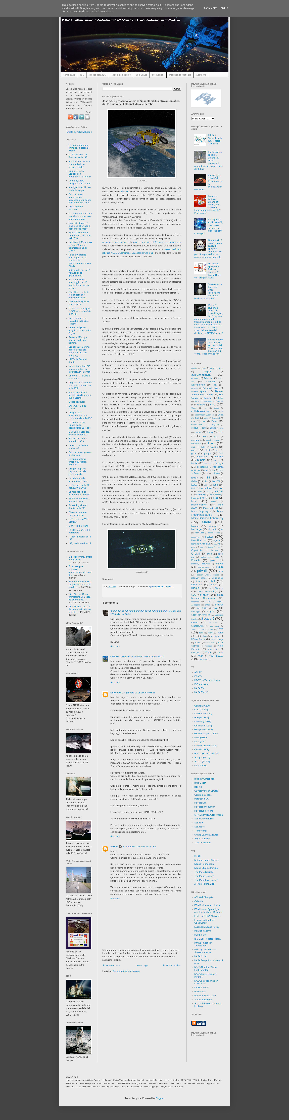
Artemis (208, 378)
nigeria (216, 540)
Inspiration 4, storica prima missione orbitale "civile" (79, 164)
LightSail (200, 495)
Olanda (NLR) (201, 749)
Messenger (196, 529)
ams (221, 368)
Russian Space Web (205, 995)
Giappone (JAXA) (203, 729)
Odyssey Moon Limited (206, 790)
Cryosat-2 (216, 418)
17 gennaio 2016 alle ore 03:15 (138, 692)
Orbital (195, 553)
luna (194, 501)
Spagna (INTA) (202, 757)
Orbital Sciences (203, 794)
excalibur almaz (213, 440)
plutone (219, 563)
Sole (215, 608)
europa (195, 440)
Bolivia (220, 398)
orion (209, 553)
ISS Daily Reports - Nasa (207, 938)
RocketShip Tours (203, 810)
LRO (215, 498)
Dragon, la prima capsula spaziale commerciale (77, 471)
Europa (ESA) (201, 717)
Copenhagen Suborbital (204, 415)
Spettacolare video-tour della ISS (79, 500)
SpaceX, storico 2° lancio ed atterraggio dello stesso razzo (79, 226)
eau (204, 428)
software (219, 605)
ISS (82, 74)
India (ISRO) (201, 737)
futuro (211, 443)
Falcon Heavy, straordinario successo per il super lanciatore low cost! (80, 198)
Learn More (210, 8)
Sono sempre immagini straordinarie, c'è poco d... (80, 570)
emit (221, 428)
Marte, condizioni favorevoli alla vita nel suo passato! (80, 395)
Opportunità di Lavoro (204, 550)
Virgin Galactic (202, 838)
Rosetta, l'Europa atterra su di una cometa (78, 340)
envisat (198, 432)
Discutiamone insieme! (76, 208)
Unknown (115, 692)
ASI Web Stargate (203, 897)
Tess (201, 633)
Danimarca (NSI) (203, 713)
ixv (206, 481)
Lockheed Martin (199, 498)
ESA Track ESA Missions (207, 916)
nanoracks (195, 537)
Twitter (220, 633)
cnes (206, 408)
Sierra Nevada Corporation (208, 814)
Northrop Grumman (200, 544)
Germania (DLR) (203, 725)
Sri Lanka (213, 623)
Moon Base (199, 533)
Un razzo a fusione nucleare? (78, 447)
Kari (193, 488)
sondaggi (195, 611)
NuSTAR (217, 544)
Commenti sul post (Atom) (126, 971)
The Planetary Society (206, 880)
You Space (141, 74)
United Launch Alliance (206, 834)
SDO (193, 595)
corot (206, 418)
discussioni (196, 424)
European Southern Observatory (204, 921)
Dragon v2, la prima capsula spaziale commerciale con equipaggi (79, 351)
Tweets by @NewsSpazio (79, 132)
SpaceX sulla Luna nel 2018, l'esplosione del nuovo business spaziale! (208, 291)
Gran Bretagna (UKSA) (206, 733)
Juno (215, 484)
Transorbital (200, 830)
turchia (210, 633)
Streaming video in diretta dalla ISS (78, 506)
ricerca (199, 581)
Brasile (197, 401)
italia (194, 481)
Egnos (213, 428)
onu (201, 547)
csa (193, 421)
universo (215, 636)
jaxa (194, 484)
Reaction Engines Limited (207, 575)
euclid (216, 436)
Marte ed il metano (78, 525)
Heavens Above (202, 930)
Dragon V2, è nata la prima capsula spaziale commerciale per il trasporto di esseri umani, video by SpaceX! (208, 248)
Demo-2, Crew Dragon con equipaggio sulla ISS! (80, 174)
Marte (206, 522)
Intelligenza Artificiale (180, 74)
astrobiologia (198, 384)
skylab (208, 601)
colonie (220, 411)
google (207, 453)
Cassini (219, 401)
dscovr (194, 428)
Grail (221, 453)
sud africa (214, 626)
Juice (206, 485)
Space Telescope (203, 999)
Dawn (214, 421)
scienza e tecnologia (207, 591)
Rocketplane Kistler (204, 806)
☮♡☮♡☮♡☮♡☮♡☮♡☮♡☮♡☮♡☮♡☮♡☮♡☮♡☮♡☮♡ (139, 611)
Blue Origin (200, 782)
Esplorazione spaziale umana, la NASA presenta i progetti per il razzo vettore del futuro (208, 160)
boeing (208, 398)
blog (211, 394)
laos (208, 492)
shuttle (204, 594)
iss (208, 477)
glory (218, 450)
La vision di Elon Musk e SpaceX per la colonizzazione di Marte (80, 246)
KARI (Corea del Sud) (205, 745)
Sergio (114, 846)
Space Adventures (204, 818)
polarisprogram (204, 567)
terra (220, 629)
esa (220, 432)
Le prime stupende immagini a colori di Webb (79, 148)
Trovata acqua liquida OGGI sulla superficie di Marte (80, 311)
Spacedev (199, 826)
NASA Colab (200, 956)
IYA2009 (216, 481)
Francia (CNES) (202, 721)
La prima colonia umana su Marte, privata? (78, 462)
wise (221, 652)
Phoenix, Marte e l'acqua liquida (78, 513)
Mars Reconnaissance (207, 513)
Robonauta (200, 991)
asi (192, 381)
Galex (203, 447)
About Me (201, 74)
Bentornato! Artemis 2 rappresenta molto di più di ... (80, 584)
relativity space (199, 578)
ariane (194, 378)
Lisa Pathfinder (215, 495)
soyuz (211, 611)
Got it (224, 8)
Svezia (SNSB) (202, 761)
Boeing (198, 786)
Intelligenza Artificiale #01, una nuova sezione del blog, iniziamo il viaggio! (208, 226)
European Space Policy (206, 926)
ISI (207, 473)
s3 (210, 588)
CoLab (216, 408)
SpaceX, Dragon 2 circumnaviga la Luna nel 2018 (80, 235)
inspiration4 (202, 467)
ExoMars (196, 443)
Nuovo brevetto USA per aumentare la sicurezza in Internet (79, 369)
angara (207, 371)
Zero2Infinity (204, 659)
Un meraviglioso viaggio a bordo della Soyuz (80, 330)
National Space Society (206, 860)
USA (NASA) (200, 765)
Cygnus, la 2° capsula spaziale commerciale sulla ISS (80, 385)
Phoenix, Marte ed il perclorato (79, 531)
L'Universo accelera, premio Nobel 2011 (79, 433)
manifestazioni (199, 504)
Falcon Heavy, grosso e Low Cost (80, 453)
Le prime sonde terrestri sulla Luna (78, 479)
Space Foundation (204, 863)
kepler (220, 488)
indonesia (208, 464)
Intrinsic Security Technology (203, 944)
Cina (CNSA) (201, 709)
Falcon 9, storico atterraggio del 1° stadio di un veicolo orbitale (79, 283)
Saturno (219, 588)
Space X (198, 822)
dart (204, 421)
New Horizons (199, 540)
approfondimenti (157, 587)
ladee (199, 491)
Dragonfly (215, 425)
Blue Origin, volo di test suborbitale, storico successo (78, 295)
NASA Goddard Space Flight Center (206, 968)
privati (202, 571)
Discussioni (158, 74)
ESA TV (198, 676)
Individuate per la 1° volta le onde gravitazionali (79, 273)
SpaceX (124, 191)
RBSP (221, 571)
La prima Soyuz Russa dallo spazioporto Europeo (80, 425)
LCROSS (218, 491)
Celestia (198, 901)
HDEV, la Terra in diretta (207, 680)
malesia (214, 501)
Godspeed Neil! (77, 401)
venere (198, 643)
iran (206, 470)
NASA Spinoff (201, 987)
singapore (195, 601)
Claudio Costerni (120, 656)
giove (194, 450)
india (194, 463)
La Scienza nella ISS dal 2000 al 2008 (79, 486)
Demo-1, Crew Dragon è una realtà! (79, 182)
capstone (208, 401)
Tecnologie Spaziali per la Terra (79, 303)
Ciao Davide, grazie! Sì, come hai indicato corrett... (80, 609)
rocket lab (196, 585)
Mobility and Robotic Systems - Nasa (205, 951)
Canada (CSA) (202, 705)
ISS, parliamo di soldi (80, 543)
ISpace (216, 473)
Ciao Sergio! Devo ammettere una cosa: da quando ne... (80, 597)
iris (213, 470)
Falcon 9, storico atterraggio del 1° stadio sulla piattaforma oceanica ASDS (80, 260)
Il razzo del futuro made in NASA (78, 440)
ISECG (198, 856)
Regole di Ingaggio (121, 74)
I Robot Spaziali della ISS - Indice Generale (215, 139)
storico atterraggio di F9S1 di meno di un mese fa (157, 242)
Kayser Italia (205, 488)
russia (195, 588)
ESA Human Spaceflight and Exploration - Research (208, 910)
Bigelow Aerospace (204, 778)
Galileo (214, 446)
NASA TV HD (201, 692)
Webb (208, 652)
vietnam (208, 646)
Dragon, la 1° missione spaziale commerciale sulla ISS (80, 415)
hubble (201, 460)
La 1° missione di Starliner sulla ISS (78, 156)
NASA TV (199, 688)
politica (219, 566)
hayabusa (202, 456)
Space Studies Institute (206, 868)
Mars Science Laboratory (207, 518)
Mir (222, 529)
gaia (193, 447)
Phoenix (195, 560)
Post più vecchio (171, 965)
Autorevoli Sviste (211, 388)
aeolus (194, 368)
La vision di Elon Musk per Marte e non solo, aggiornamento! (80, 216)
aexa (203, 368)
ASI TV (198, 672)
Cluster (194, 408)
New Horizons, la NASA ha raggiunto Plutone (79, 321)
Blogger (160, 1098)
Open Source (214, 547)
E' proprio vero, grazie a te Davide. (80, 558)
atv (215, 384)
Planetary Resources (200, 564)
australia (194, 388)
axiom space (198, 391)
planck (213, 560)
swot (211, 629)
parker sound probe (210, 557)
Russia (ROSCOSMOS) (206, 753)
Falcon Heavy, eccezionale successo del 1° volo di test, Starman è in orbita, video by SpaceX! (208, 346)
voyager (195, 652)
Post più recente (111, 965)
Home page (69, 74)
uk (196, 636)
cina (212, 404)
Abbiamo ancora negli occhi (115, 242)
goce (194, 453)
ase (219, 378)
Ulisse (204, 636)
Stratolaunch (197, 626)
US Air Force (198, 639)
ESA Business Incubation (207, 905)
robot (212, 581)
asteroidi (210, 381)
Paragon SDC (201, 798)
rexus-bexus (217, 578)
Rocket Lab (200, 802)
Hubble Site (200, 934)
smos (207, 605)
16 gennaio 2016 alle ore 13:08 (147, 656)
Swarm (194, 629)
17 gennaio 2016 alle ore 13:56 (139, 846)
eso (204, 436)
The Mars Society (203, 872)
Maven (195, 526)
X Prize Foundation (204, 883)
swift (203, 629)
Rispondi (115, 646)
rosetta (213, 584)
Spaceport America (200, 615)
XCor (200, 656)
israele (194, 478)
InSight (219, 463)
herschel (218, 456)
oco (193, 547)
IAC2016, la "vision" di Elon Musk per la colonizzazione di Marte (208, 182)
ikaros (216, 460)
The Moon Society (204, 876)
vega (221, 639)
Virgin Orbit (213, 649)
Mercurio (213, 526)
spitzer (194, 622)
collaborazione (200, 411)
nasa (209, 536)
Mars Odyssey (199, 511)
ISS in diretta (201, 684)
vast (213, 639)
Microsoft (212, 529)
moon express (214, 533)
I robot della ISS (97, 74)
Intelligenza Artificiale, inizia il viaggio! (80, 188)
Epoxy (210, 432)
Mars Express (210, 507)
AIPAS (212, 368)
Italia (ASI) (199, 741)
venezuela (210, 643)
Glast (207, 450)
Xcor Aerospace (202, 842)
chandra (201, 405)
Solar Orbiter (202, 608)
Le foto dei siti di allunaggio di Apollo (79, 493)
